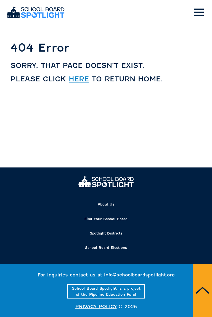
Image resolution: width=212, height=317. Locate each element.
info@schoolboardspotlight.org (139, 275)
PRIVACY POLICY (96, 306)
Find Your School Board (106, 219)
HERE (79, 79)
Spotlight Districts (106, 233)
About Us (106, 204)
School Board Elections (106, 248)
